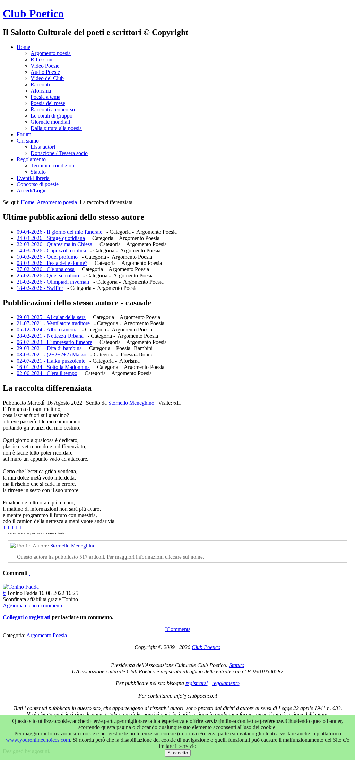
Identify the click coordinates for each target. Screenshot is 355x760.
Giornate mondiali (50, 122)
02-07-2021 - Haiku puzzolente (51, 361)
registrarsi (196, 683)
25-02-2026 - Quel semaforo (48, 275)
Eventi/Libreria (33, 178)
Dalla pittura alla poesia (56, 128)
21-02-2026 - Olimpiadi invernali (53, 282)
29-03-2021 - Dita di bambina (49, 348)
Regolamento (31, 159)
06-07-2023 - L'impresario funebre (54, 342)
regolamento (226, 683)
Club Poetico (33, 13)
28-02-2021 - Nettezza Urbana (50, 336)
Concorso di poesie (38, 184)
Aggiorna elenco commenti (32, 605)
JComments (177, 629)
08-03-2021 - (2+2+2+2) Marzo (51, 354)
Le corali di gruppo (51, 116)
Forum (24, 134)
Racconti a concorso (53, 109)
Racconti (40, 84)
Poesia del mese (48, 103)
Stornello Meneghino (131, 403)
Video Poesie (45, 66)
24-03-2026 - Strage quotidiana (51, 238)
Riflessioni (42, 59)
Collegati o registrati (26, 617)
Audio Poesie (45, 72)
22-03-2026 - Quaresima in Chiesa (54, 244)
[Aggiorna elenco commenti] (29, 573)
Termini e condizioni (53, 166)
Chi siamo (28, 141)
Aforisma (41, 91)
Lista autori (43, 147)
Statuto (38, 172)
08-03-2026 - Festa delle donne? (52, 263)
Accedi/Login (32, 190)
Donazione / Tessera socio (59, 153)
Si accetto (177, 752)
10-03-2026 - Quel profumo (47, 257)
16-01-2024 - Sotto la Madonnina (53, 367)
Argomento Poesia (46, 635)
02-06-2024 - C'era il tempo (47, 373)
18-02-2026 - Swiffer (40, 288)
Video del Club (47, 78)
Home (23, 47)
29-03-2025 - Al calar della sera (51, 317)
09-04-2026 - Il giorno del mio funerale (59, 232)
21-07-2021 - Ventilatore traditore (53, 323)
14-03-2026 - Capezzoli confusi (51, 250)
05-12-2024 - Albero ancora (48, 329)
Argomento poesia (51, 53)
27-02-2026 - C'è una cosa (46, 269)
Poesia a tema (45, 97)
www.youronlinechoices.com (38, 740)
